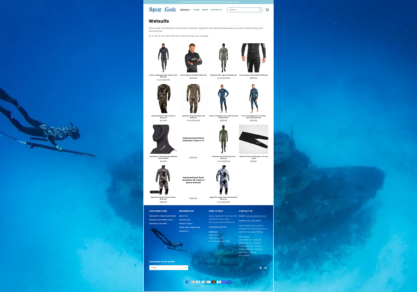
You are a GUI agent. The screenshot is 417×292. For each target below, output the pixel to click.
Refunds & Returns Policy (161, 220)
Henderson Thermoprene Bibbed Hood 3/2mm (163, 157)
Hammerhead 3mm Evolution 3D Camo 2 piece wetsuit (193, 180)
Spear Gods (205, 286)
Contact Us (184, 220)
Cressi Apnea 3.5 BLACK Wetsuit (193, 75)
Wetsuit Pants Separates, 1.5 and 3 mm (253, 157)
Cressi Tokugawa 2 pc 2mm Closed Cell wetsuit (223, 117)
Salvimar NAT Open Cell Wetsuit (223, 75)
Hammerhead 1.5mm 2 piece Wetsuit (163, 117)
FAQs (226, 219)
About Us (183, 216)
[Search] (260, 9)
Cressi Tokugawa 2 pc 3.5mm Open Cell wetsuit (253, 117)
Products (183, 231)
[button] (186, 9)
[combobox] (244, 9)
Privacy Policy (186, 224)
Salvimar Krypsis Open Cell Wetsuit (193, 117)
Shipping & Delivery (158, 224)
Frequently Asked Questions (162, 216)
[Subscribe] (185, 267)
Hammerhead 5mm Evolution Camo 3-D (193, 139)
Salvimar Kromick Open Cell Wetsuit (223, 157)
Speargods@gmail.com (255, 216)
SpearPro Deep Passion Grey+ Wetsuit (163, 198)
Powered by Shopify (215, 286)
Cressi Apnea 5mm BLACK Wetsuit (253, 75)
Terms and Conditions (189, 227)
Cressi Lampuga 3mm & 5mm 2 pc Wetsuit (163, 76)
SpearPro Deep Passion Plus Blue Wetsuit (223, 198)
